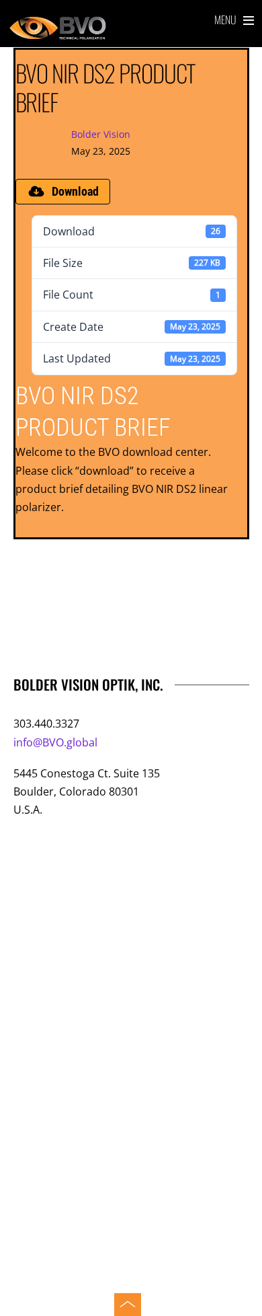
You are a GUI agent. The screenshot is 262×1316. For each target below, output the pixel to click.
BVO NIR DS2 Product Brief (105, 87)
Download (75, 191)
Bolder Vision (100, 134)
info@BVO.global (55, 742)
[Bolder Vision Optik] (131, 29)
